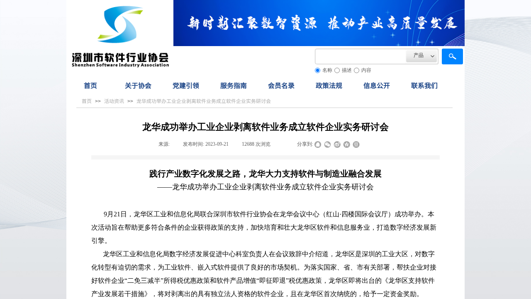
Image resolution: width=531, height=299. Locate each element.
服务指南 (233, 85)
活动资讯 (114, 100)
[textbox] (360, 56)
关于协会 (138, 85)
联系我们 (424, 85)
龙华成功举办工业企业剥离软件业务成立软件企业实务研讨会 (203, 100)
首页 (90, 85)
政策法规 (329, 85)
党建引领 (186, 85)
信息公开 (376, 85)
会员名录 (281, 85)
